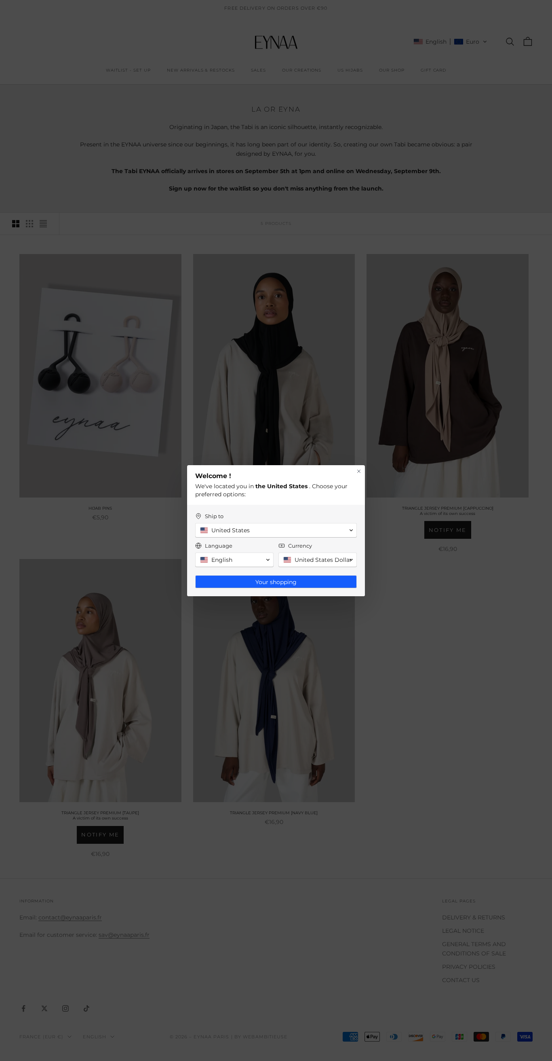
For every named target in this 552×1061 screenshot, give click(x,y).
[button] (276, 530)
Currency (300, 545)
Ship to (214, 516)
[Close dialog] (358, 471)
